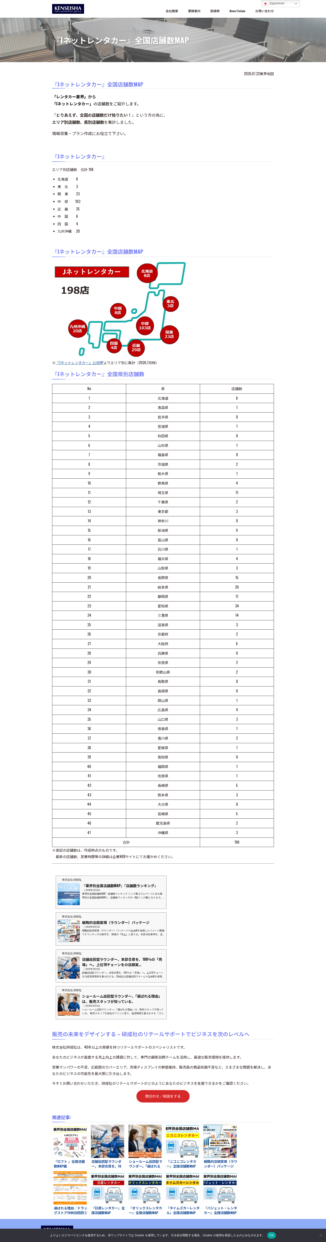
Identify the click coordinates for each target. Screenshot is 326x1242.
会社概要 (172, 10)
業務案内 (194, 10)
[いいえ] (320, 1235)
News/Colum (237, 10)
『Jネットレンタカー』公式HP (79, 362)
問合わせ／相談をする (163, 1096)
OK (271, 1235)
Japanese (276, 3)
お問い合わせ (264, 10)
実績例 (215, 10)
